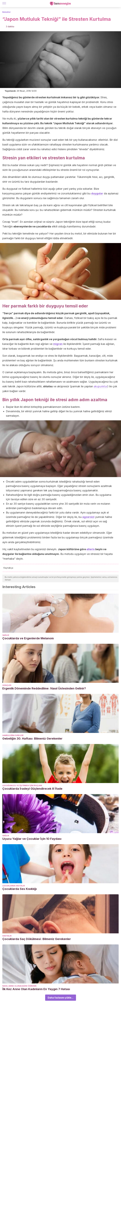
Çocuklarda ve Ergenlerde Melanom (28, 638)
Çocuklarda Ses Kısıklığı (19, 889)
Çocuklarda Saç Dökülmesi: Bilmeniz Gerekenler (36, 939)
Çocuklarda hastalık (13, 886)
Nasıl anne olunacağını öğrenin (19, 986)
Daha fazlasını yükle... (60, 997)
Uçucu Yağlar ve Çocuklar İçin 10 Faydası (31, 839)
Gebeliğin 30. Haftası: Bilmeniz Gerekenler (32, 738)
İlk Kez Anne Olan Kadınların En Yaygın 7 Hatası (36, 989)
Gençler (6, 685)
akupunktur (100, 386)
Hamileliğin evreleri (12, 735)
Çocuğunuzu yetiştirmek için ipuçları (22, 785)
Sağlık (5, 635)
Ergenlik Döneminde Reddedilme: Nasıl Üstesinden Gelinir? (44, 688)
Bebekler (6, 12)
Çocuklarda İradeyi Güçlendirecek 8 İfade (32, 788)
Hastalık (7, 936)
